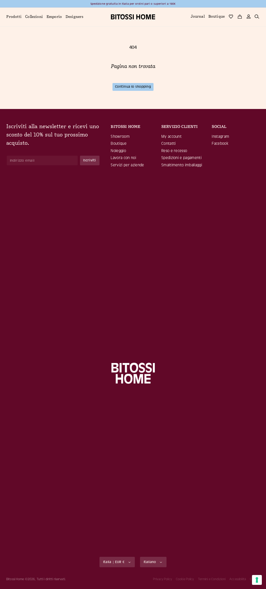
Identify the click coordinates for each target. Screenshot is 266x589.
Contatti (168, 143)
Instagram (220, 136)
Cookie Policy (185, 579)
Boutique (119, 143)
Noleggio (118, 150)
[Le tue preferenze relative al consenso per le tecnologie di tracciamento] (257, 580)
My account (171, 136)
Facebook (220, 143)
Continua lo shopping (133, 86)
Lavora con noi (123, 157)
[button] (13, 17)
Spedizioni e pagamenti (181, 157)
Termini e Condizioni (212, 579)
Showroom (120, 136)
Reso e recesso (174, 150)
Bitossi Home (15, 579)
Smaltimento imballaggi (181, 165)
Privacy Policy (162, 579)
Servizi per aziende (127, 165)
